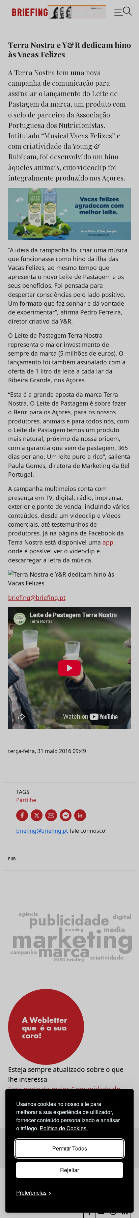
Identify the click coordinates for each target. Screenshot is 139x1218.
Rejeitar (69, 1170)
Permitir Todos (69, 1148)
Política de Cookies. (64, 1128)
